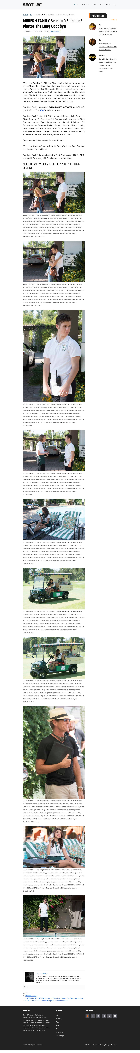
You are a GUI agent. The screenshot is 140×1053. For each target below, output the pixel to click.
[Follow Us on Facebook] (93, 1016)
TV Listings (60, 1036)
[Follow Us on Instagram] (104, 1016)
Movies (58, 1018)
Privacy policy (104, 1045)
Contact (95, 1045)
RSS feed (88, 1045)
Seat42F (25, 15)
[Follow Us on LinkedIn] (109, 1016)
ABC (42, 110)
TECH (94, 5)
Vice (57, 1025)
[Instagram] (27, 987)
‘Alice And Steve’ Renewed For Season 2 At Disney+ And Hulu (108, 47)
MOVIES (84, 5)
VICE (101, 5)
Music (58, 1029)
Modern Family (31, 996)
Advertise (114, 1045)
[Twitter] (25, 987)
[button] (114, 5)
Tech (58, 1022)
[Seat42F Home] (87, 1016)
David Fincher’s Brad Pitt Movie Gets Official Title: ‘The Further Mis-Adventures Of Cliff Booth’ (107, 65)
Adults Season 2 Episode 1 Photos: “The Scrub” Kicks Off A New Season (108, 31)
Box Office (59, 1032)
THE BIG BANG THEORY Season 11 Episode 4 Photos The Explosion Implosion (55, 998)
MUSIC (108, 5)
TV (75, 5)
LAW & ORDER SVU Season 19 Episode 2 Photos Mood (46, 1001)
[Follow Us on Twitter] (98, 1016)
